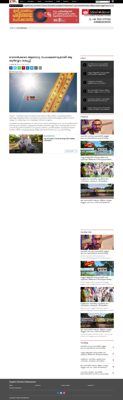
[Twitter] (61, 393)
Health (58, 1)
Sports (39, 1)
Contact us (91, 385)
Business (66, 1)
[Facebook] (58, 393)
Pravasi (74, 1)
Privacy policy (66, 385)
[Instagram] (64, 393)
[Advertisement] (61, 43)
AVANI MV (14, 64)
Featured (84, 117)
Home (11, 28)
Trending (84, 343)
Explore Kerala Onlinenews (22, 382)
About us (38, 385)
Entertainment (49, 1)
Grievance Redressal (15, 388)
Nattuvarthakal (22, 28)
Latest (83, 58)
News (21, 1)
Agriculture (31, 1)
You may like (86, 232)
